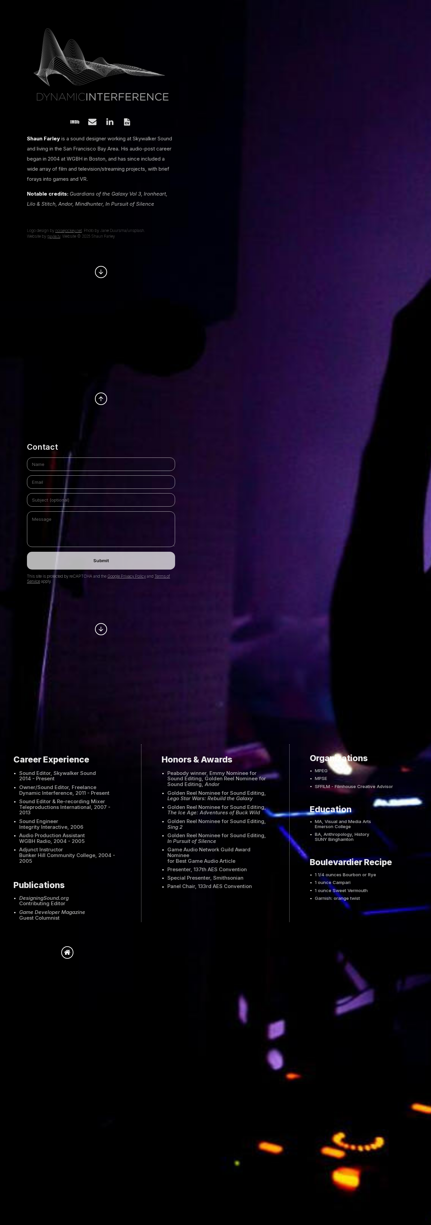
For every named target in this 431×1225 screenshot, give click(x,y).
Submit (101, 560)
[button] (74, 122)
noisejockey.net (68, 230)
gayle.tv (53, 236)
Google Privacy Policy (126, 576)
